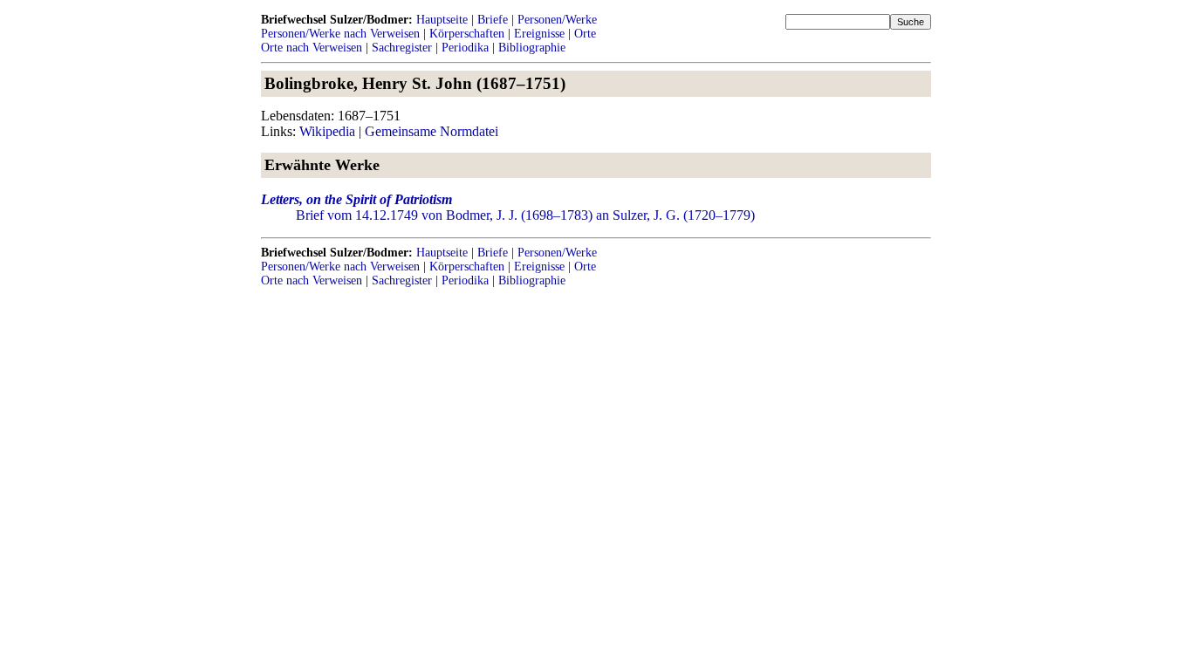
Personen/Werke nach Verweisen (340, 33)
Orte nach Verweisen (311, 47)
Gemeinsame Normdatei (431, 131)
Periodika (465, 47)
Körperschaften (466, 33)
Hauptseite (442, 19)
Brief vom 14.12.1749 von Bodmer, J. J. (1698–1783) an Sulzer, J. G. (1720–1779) (525, 215)
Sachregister (402, 47)
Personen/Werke (557, 19)
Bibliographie (531, 47)
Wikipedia (327, 131)
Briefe (492, 19)
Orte (585, 33)
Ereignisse (539, 33)
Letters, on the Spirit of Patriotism (356, 199)
